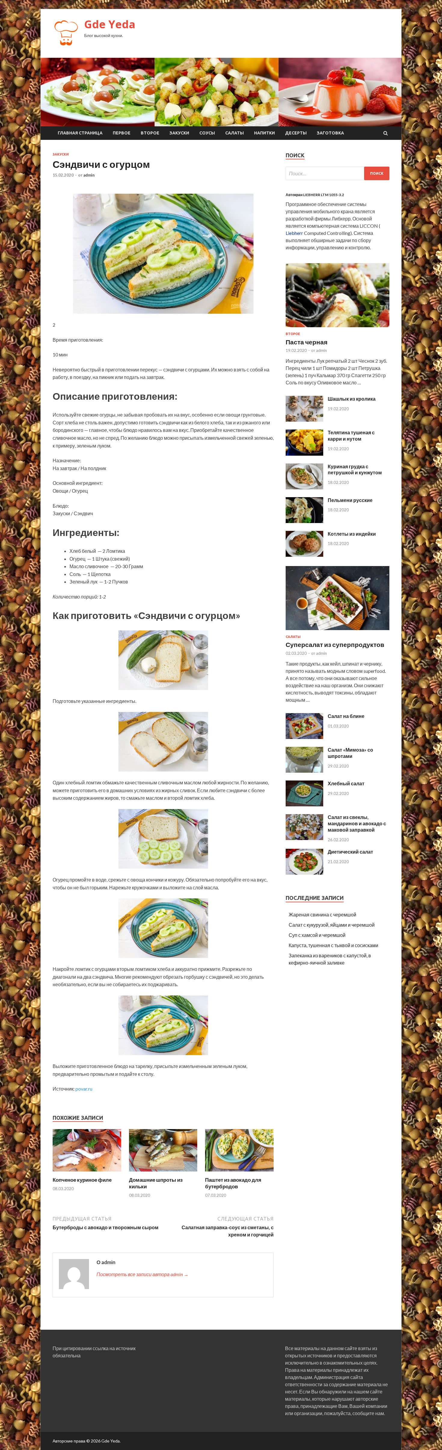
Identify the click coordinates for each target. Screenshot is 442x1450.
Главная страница (80, 133)
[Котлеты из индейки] (304, 555)
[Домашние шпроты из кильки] (163, 1173)
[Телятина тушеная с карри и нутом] (304, 454)
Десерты (296, 133)
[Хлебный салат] (304, 804)
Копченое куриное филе (82, 1180)
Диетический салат (350, 851)
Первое (121, 133)
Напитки (264, 133)
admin (89, 175)
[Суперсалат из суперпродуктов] (337, 631)
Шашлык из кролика (352, 399)
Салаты (234, 133)
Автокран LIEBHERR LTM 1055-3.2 (315, 194)
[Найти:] (337, 173)
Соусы (207, 133)
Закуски (179, 133)
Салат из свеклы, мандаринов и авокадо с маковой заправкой (357, 823)
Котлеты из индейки (352, 534)
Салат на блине (346, 716)
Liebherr (294, 233)
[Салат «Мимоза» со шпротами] (304, 771)
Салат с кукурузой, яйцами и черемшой (332, 925)
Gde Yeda (109, 24)
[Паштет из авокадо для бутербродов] (239, 1173)
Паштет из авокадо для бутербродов (233, 1183)
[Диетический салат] (304, 873)
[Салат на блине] (304, 737)
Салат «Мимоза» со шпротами (350, 753)
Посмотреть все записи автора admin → (143, 1274)
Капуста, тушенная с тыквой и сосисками (333, 945)
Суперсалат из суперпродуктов (335, 644)
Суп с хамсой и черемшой (317, 935)
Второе (150, 133)
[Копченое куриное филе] (87, 1173)
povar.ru (83, 1088)
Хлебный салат (346, 783)
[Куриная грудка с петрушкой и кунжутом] (304, 487)
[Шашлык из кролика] (304, 420)
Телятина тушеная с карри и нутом (351, 435)
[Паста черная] (337, 328)
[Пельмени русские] (304, 521)
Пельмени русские (350, 500)
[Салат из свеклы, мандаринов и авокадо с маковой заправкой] (304, 838)
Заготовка (330, 133)
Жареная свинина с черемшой (322, 914)
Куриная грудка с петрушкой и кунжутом (355, 469)
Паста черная (306, 342)
